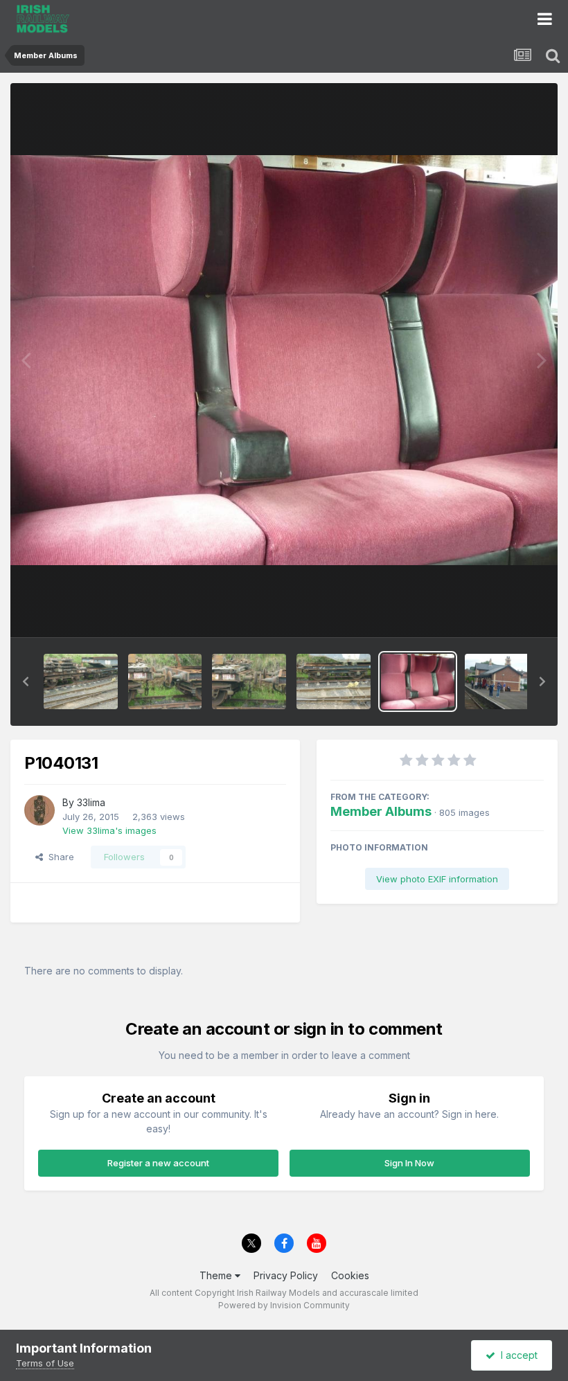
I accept (516, 1355)
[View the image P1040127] (81, 681)
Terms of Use (45, 1363)
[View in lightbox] (284, 360)
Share (58, 856)
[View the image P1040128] (165, 681)
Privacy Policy (286, 1275)
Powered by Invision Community (284, 1305)
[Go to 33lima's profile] (39, 810)
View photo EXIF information (437, 878)
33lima (91, 802)
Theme (217, 1275)
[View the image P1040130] (333, 681)
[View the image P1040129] (249, 681)
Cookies (350, 1275)
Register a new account (158, 1162)
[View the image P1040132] (502, 681)
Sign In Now (409, 1162)
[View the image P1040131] (418, 681)
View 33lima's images (109, 830)
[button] (25, 681)
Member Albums (381, 811)
